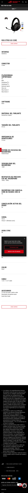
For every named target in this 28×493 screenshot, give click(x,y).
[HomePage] (2, 464)
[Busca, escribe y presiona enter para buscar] (23, 2)
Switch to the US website (14, 251)
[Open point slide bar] (1, 150)
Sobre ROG (3, 489)
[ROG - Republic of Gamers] (14, 2)
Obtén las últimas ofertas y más (9, 482)
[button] (2, 2)
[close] (25, 238)
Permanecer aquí (14, 247)
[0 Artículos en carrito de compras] (26, 2)
